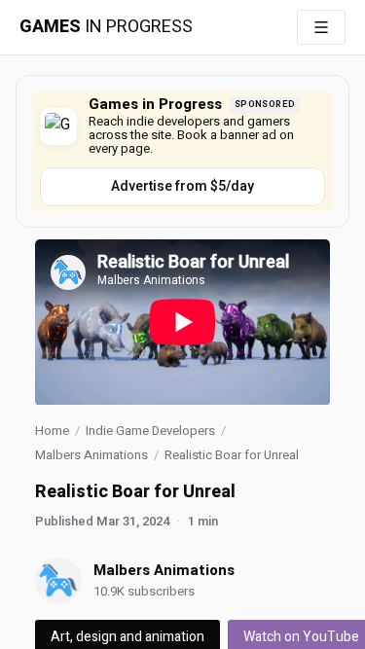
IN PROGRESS (106, 27)
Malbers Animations (91, 455)
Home (52, 430)
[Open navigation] (321, 27)
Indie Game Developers (150, 430)
